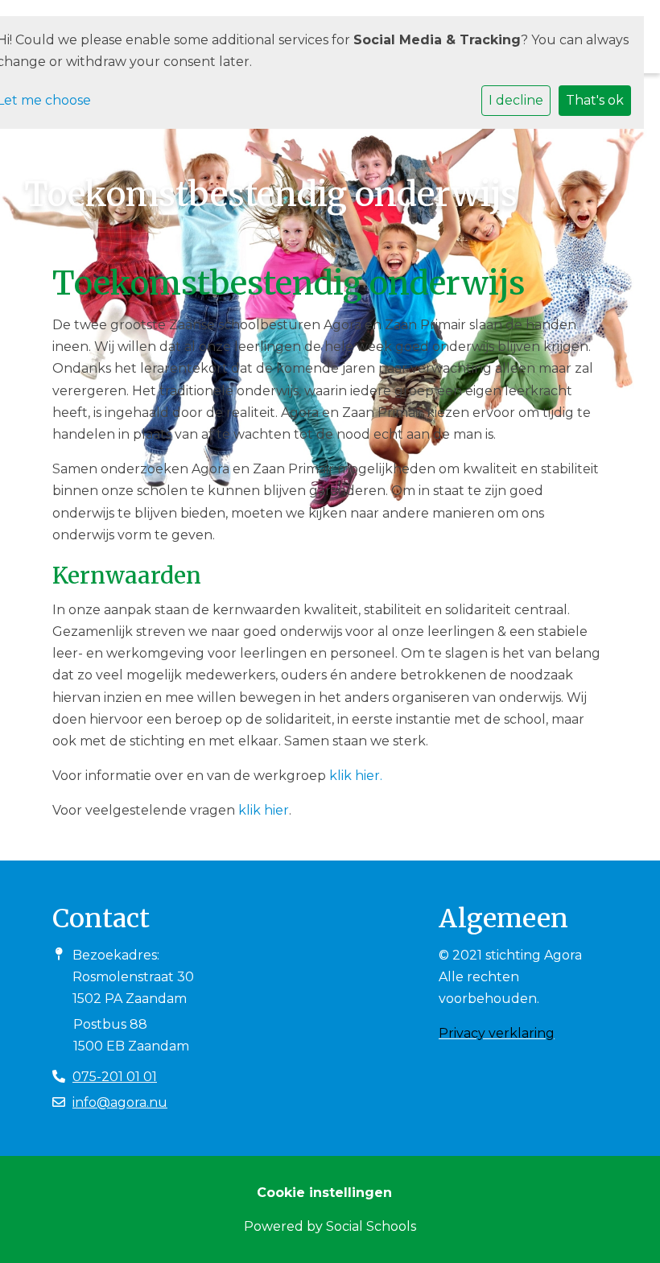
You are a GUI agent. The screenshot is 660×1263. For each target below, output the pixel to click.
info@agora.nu (119, 1102)
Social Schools (371, 1226)
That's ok (595, 100)
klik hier (263, 810)
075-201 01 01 (114, 1076)
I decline (516, 100)
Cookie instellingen (324, 1192)
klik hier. (355, 775)
